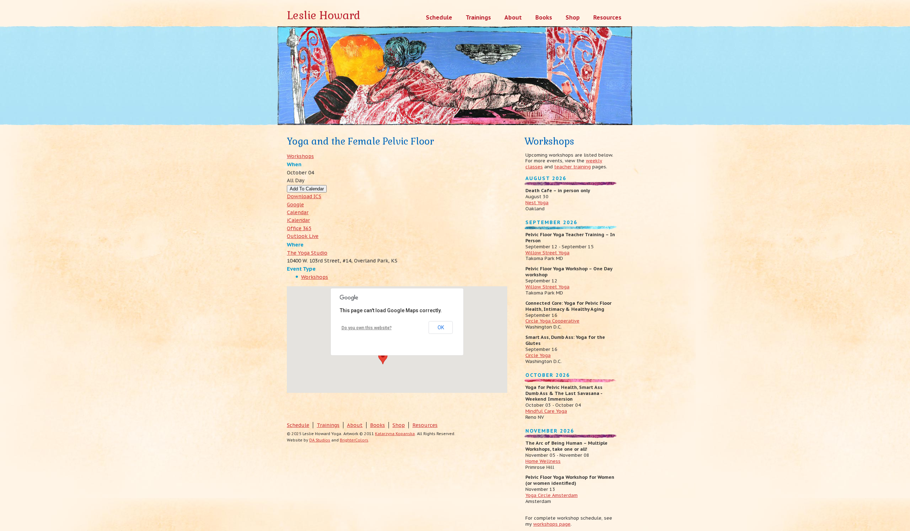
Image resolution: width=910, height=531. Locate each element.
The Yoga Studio (307, 253)
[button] (382, 357)
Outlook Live (302, 236)
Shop (398, 425)
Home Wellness (543, 461)
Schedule (298, 425)
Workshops (300, 156)
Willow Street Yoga (547, 253)
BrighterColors (354, 440)
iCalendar (298, 220)
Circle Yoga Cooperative (552, 321)
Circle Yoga (538, 355)
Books (377, 425)
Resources (425, 425)
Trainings (328, 425)
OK (441, 327)
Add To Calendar (307, 188)
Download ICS (304, 196)
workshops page (552, 524)
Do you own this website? (367, 327)
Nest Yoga (536, 203)
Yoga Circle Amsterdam (551, 495)
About (355, 425)
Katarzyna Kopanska (395, 433)
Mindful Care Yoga (546, 411)
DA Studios (319, 440)
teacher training (572, 167)
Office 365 (299, 228)
